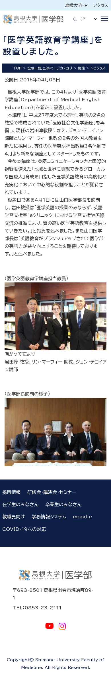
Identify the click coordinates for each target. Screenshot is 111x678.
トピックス (98, 68)
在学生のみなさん (20, 504)
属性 (81, 68)
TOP (17, 68)
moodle (82, 516)
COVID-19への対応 (24, 529)
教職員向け (13, 516)
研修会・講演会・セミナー (51, 492)
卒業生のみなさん (63, 504)
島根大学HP (76, 5)
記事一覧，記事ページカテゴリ (49, 68)
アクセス (100, 5)
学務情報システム (49, 516)
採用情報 (11, 492)
